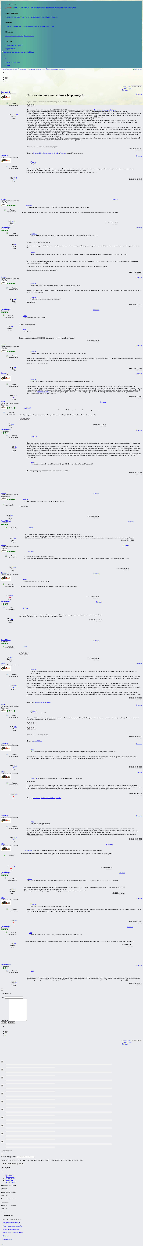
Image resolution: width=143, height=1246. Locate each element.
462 (15, 244)
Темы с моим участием (28, 17)
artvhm (33, 252)
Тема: (2, 997)
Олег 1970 (51, 153)
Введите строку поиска (8, 1157)
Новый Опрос (126, 88)
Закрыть (4, 1022)
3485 (13, 221)
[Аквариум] (18, 52)
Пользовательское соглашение (13, 1232)
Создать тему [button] (126, 86)
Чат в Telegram (24, 26)
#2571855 (139, 306)
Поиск (7, 45)
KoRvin (43, 798)
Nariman (33, 162)
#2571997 (139, 738)
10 (5, 81)
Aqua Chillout (37, 702)
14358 (16, 114)
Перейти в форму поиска (9, 1163)
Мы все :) (20, 36)
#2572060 (139, 841)
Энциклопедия (34, 7)
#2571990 (139, 700)
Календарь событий (12, 26)
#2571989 (96, 660)
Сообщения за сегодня (12, 17)
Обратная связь (10, 49)
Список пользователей (43, 17)
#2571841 (139, 181)
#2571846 (115, 224)
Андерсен (63, 153)
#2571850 (139, 274)
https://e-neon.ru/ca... (43, 392)
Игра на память (29, 36)
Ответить (125, 90)
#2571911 (139, 474)
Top (2, 1244)
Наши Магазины (11, 36)
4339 (15, 686)
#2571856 (96, 342)
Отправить (11, 1022)
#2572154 (139, 923)
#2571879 (139, 398)
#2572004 (139, 769)
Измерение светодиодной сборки (105, 110)
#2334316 (139, 150)
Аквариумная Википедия (11, 1223)
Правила (54, 17)
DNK (32, 750)
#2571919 (131, 542)
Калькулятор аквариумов (67, 7)
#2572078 (122, 895)
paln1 (57, 153)
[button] (5, 92)
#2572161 (130, 946)
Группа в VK (49, 26)
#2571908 (103, 426)
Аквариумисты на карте (37, 26)
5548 (15, 178)
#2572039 (139, 795)
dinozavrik (36, 798)
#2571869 (139, 370)
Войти (7, 65)
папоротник (47, 702)
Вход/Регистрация (16, 45)
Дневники (8, 7)
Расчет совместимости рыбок (49, 7)
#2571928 (126, 570)
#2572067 (109, 869)
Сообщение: (5, 1020)
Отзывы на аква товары (21, 7)
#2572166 (139, 985)
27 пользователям (77, 153)
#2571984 (99, 621)
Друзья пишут (10, 1182)
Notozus (36, 153)
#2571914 (96, 518)
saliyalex (58, 798)
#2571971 (96, 598)
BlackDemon (43, 153)
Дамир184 (34, 234)
